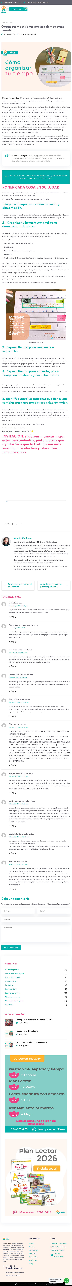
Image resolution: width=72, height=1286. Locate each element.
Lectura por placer (12, 993)
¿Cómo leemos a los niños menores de (31, 1042)
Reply (13, 617)
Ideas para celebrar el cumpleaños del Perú (34, 1020)
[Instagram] (7, 1266)
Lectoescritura (11, 989)
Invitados (9, 985)
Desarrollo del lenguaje (14, 973)
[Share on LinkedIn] (20, 524)
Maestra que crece (12, 997)
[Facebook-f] (4, 1266)
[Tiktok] (14, 1266)
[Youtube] (11, 1266)
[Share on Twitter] (16, 524)
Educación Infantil (7, 23)
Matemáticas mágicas (14, 1001)
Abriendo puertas (12, 970)
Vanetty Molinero (23, 538)
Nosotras (8, 1005)
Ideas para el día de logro (27, 1031)
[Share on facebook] (12, 524)
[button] (7, 9)
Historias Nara (11, 981)
